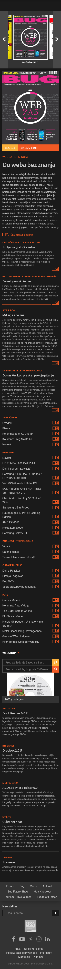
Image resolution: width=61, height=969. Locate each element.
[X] (30, 939)
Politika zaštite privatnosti (21, 953)
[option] (30, 39)
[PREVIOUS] (4, 39)
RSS (18, 949)
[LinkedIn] (47, 939)
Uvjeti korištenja (33, 949)
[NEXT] (57, 39)
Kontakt (38, 957)
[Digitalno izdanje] (55, 269)
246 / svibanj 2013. (30, 62)
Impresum (46, 953)
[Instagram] (39, 939)
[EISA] (30, 926)
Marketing (24, 957)
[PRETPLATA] (55, 913)
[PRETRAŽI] (55, 662)
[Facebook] (13, 939)
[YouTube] (22, 939)
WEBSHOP (9, 652)
